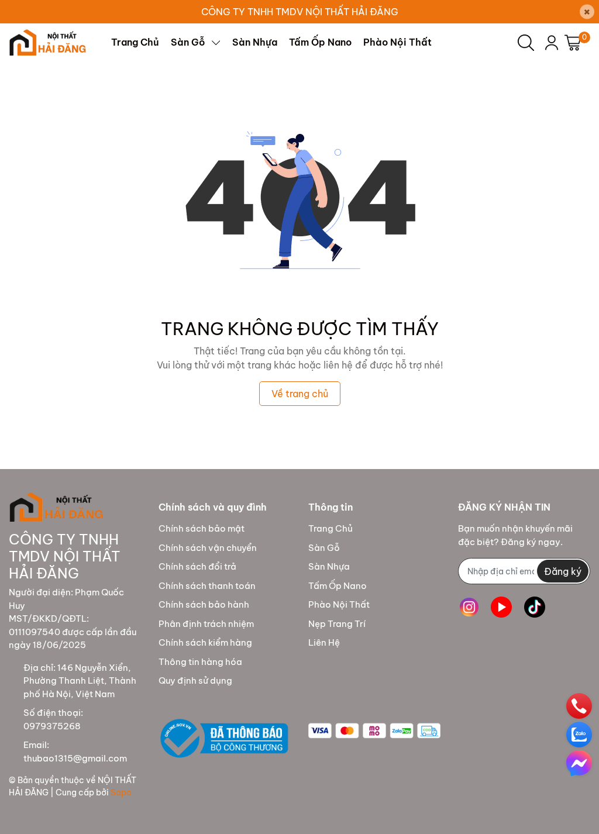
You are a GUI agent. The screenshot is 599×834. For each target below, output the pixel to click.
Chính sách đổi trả (197, 566)
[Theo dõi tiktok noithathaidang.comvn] (534, 607)
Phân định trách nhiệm (206, 623)
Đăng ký (562, 571)
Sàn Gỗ (324, 547)
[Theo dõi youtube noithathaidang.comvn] (501, 607)
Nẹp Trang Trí (337, 623)
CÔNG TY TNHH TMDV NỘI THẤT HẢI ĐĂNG (299, 12)
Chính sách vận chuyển (208, 547)
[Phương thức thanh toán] (374, 731)
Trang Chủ (330, 528)
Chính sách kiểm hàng (205, 642)
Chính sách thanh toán (207, 585)
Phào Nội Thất (339, 604)
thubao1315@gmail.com (75, 758)
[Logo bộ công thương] (225, 739)
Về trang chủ (299, 393)
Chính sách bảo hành (204, 604)
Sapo (121, 792)
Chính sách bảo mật (202, 528)
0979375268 (52, 726)
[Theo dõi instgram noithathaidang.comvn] (469, 607)
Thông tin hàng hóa (200, 661)
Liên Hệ (324, 642)
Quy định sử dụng (195, 680)
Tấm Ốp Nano (337, 585)
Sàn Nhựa (329, 566)
